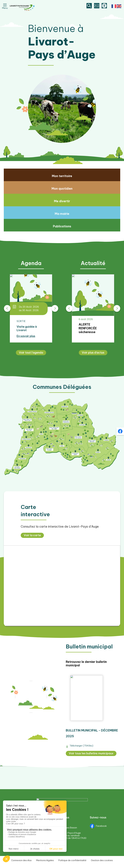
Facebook (101, 825)
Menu (5, 7)
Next (54, 308)
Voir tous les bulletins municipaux (91, 753)
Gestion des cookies (102, 860)
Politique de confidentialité (72, 860)
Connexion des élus (21, 860)
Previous (7, 308)
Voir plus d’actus (93, 352)
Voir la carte (32, 535)
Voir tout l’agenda (31, 352)
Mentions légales (45, 860)
